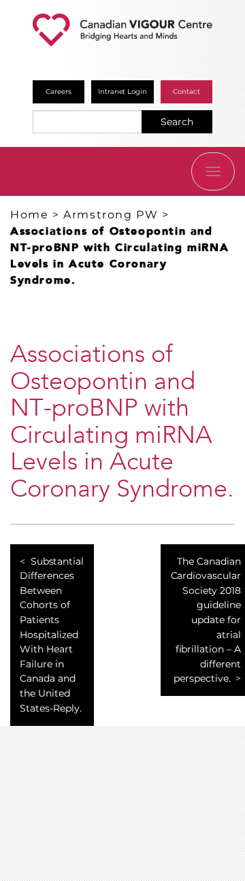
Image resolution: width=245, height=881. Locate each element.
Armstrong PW (110, 214)
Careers (58, 91)
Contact (186, 91)
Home (29, 214)
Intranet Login (123, 91)
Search (177, 122)
